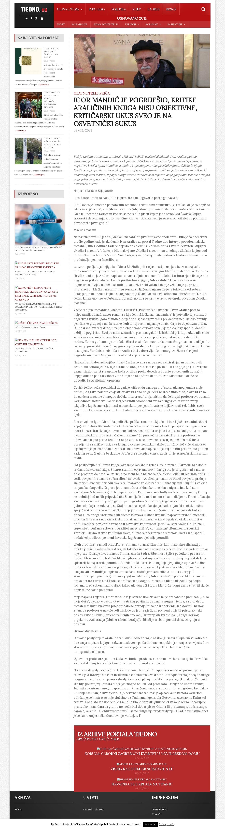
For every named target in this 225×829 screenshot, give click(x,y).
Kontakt (157, 814)
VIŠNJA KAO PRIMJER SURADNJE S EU (142, 769)
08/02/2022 (83, 130)
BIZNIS (171, 9)
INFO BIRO (97, 9)
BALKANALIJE (79, 24)
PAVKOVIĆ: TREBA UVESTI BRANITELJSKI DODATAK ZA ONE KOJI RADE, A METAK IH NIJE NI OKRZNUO (38, 307)
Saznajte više (166, 824)
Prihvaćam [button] (150, 824)
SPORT (61, 24)
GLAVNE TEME (86, 93)
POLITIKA (118, 9)
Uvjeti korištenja (93, 809)
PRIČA (104, 93)
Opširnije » (44, 84)
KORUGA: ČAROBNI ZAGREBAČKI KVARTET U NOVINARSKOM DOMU (142, 753)
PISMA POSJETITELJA (106, 24)
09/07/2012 (142, 773)
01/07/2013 (142, 788)
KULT (136, 9)
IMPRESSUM (160, 809)
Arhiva (18, 809)
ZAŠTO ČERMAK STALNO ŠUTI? (30, 327)
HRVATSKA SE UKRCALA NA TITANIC (142, 784)
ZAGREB (153, 9)
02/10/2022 (142, 758)
